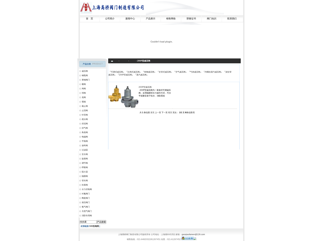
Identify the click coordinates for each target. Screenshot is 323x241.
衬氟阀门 (86, 193)
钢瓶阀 (85, 75)
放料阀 (85, 145)
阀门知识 (211, 18)
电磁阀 (85, 137)
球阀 (84, 93)
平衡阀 (85, 141)
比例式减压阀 (134, 72)
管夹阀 (85, 180)
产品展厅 (124, 61)
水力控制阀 (87, 189)
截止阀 (85, 106)
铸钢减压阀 (149, 72)
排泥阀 (85, 123)
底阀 (84, 97)
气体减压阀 (195, 72)
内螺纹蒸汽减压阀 (213, 72)
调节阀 (85, 163)
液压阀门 (86, 202)
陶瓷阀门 (86, 198)
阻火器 (85, 172)
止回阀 (85, 110)
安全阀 (85, 154)
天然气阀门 (87, 211)
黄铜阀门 (86, 80)
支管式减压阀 (165, 72)
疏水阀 (85, 119)
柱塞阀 (85, 185)
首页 (116, 61)
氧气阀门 (86, 207)
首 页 (89, 18)
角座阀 (85, 132)
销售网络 (171, 18)
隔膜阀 (85, 176)
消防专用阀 (87, 215)
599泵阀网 (94, 226)
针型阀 (85, 115)
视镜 (84, 102)
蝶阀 (84, 84)
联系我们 (232, 18)
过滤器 (85, 150)
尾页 (170, 112)
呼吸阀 (85, 167)
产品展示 (150, 18)
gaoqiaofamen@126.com (193, 234)
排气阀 (85, 128)
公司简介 (110, 18)
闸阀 (84, 88)
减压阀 (85, 71)
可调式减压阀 (117, 72)
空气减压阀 (180, 72)
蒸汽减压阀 (141, 75)
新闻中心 (130, 18)
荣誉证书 (191, 18)
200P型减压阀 (125, 75)
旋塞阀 (85, 158)
